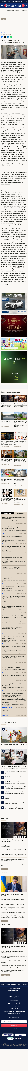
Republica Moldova (16, 984)
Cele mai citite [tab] (20, 513)
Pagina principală (10, 10)
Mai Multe (5, 868)
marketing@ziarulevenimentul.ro (14, 997)
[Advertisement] (16, 20)
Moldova (17, 10)
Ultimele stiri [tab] (7, 513)
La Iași (2, 984)
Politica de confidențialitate (14, 1006)
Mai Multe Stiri (6, 975)
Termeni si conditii (14, 1008)
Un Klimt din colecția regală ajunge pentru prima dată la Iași (12, 1)
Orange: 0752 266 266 (14, 996)
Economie (25, 984)
